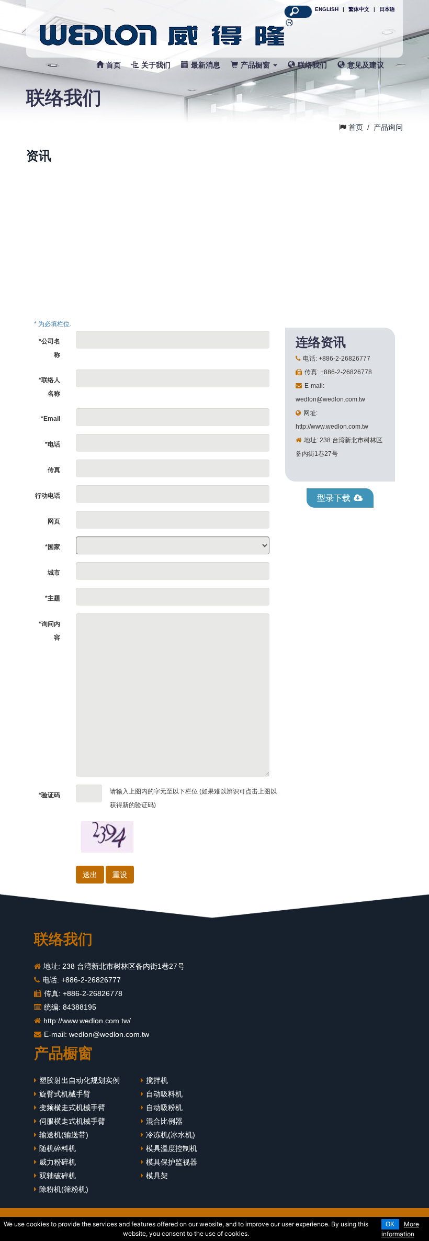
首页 (113, 65)
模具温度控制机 (171, 1148)
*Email (50, 418)
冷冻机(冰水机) (170, 1135)
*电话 (52, 444)
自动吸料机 (164, 1094)
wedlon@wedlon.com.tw (109, 1034)
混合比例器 (164, 1121)
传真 (54, 470)
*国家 (52, 547)
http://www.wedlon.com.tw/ (87, 1020)
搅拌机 (157, 1080)
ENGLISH (326, 9)
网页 (54, 521)
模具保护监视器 (171, 1162)
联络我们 (312, 65)
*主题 (52, 598)
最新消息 (205, 65)
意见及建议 (365, 65)
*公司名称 (49, 348)
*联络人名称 (49, 386)
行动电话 (47, 495)
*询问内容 (49, 630)
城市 (54, 572)
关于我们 (156, 65)
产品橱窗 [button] (256, 65)
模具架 (157, 1175)
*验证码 (49, 795)
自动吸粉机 (164, 1107)
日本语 (387, 9)
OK (390, 1224)
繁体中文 (358, 9)
